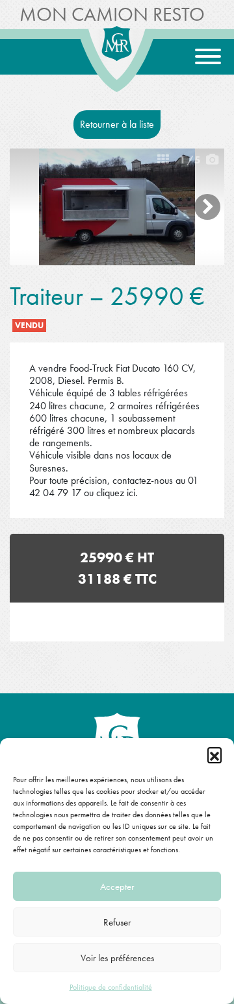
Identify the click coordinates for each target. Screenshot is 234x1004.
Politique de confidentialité (111, 987)
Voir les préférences (117, 957)
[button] (214, 754)
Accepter (117, 886)
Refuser (117, 922)
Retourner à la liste (117, 124)
